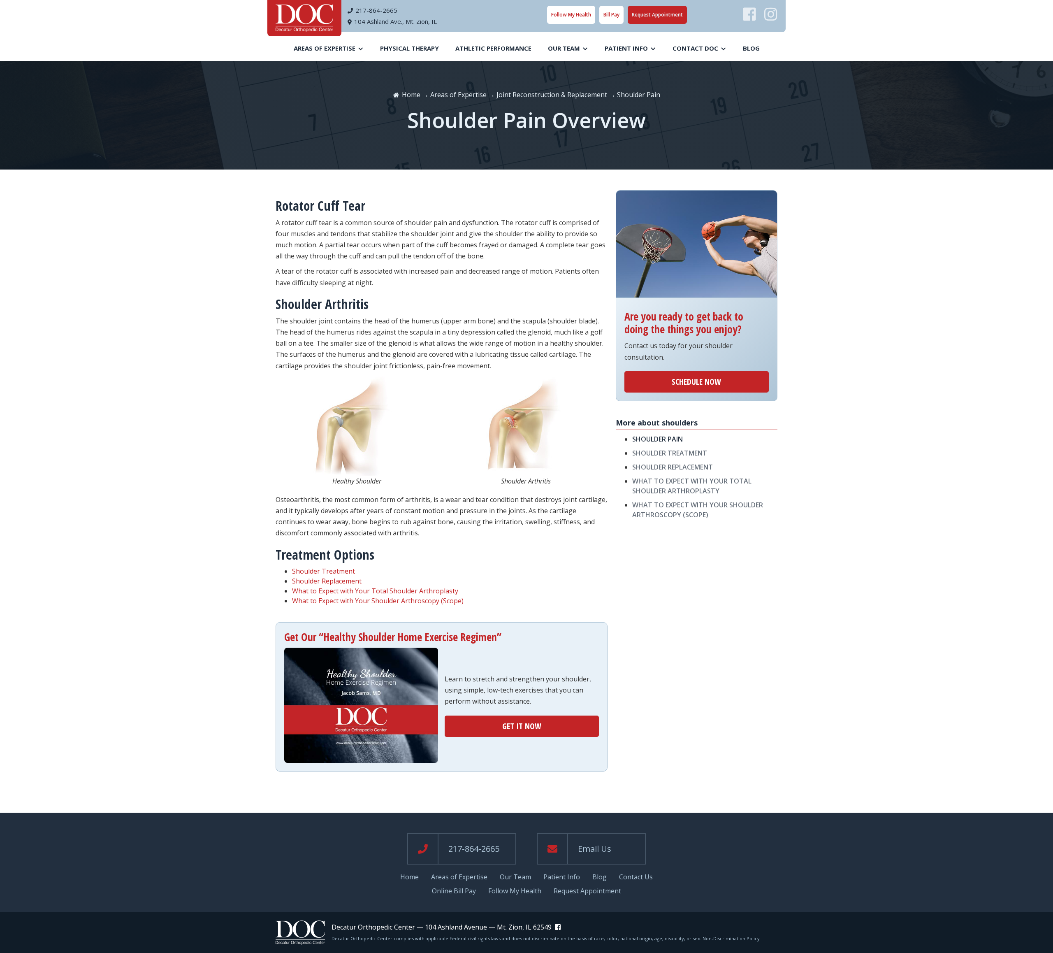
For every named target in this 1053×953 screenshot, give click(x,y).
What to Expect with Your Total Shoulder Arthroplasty (375, 590)
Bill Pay (611, 14)
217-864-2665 (376, 10)
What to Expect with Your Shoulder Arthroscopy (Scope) (378, 600)
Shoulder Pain (657, 439)
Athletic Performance (493, 48)
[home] (304, 18)
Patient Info (561, 877)
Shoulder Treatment (323, 571)
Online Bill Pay (454, 891)
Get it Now (521, 726)
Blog (751, 48)
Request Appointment (657, 14)
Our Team (515, 877)
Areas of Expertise (458, 94)
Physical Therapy (409, 48)
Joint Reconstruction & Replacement (551, 94)
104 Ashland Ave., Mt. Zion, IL (395, 21)
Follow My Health (571, 14)
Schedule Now (696, 381)
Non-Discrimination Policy (731, 938)
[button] (328, 48)
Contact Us (636, 877)
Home (411, 94)
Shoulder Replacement (327, 581)
